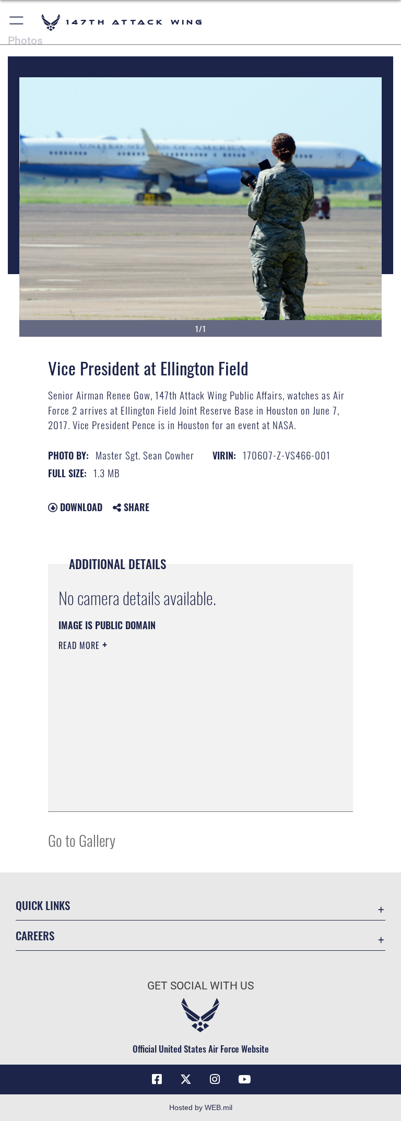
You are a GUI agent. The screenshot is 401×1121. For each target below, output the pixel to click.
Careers (35, 935)
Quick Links (43, 905)
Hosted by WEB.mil (200, 1107)
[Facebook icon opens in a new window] (156, 1079)
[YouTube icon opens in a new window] (244, 1079)
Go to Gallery (81, 840)
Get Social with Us (200, 986)
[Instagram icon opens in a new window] (215, 1079)
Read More (80, 645)
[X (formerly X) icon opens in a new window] (186, 1079)
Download (79, 507)
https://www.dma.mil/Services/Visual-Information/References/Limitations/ (180, 726)
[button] (17, 22)
